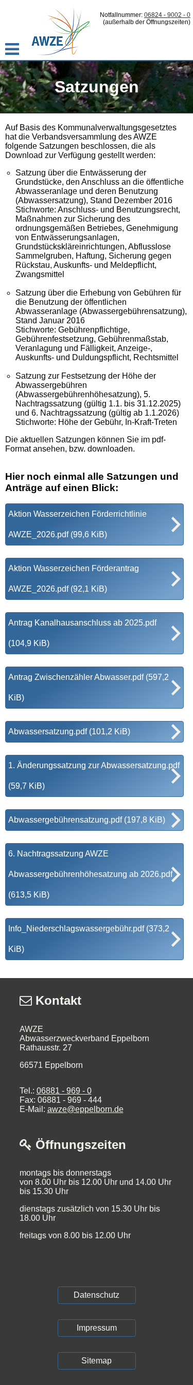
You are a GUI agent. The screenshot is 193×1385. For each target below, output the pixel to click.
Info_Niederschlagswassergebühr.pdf (88, 938)
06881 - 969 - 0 (64, 1090)
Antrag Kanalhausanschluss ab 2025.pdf (82, 633)
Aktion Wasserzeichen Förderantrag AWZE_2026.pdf (73, 578)
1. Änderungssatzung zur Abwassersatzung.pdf (94, 775)
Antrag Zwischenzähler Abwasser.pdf (88, 687)
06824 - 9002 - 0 (167, 14)
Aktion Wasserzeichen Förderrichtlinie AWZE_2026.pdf (77, 524)
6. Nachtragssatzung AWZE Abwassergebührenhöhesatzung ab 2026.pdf (90, 874)
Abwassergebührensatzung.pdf (86, 819)
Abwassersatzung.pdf (69, 731)
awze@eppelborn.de (85, 1109)
